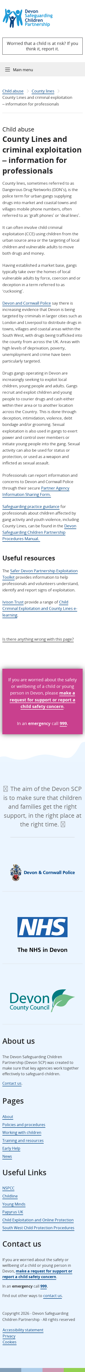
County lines (43, 91)
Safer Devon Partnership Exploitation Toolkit (40, 574)
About (7, 1116)
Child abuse (13, 91)
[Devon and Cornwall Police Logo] (42, 872)
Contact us (11, 1083)
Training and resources (23, 1140)
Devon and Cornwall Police (26, 303)
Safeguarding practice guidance (31, 506)
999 (63, 723)
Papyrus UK (12, 1212)
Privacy (9, 1336)
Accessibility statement (23, 1330)
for (30, 700)
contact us (52, 1295)
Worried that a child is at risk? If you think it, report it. (42, 46)
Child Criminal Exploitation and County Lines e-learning (39, 608)
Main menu (23, 69)
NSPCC (8, 1188)
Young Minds (14, 1204)
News (7, 1156)
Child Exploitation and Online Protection (38, 1220)
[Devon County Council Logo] (42, 1002)
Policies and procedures (23, 1124)
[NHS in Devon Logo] (42, 935)
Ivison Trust (13, 602)
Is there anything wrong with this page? (38, 639)
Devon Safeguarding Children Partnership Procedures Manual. (39, 532)
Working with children (21, 1132)
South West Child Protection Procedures (38, 1227)
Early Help (11, 1148)
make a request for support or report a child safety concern (37, 1273)
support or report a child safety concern (48, 703)
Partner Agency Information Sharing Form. (35, 491)
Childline (10, 1196)
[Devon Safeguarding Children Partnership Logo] (29, 26)
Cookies (10, 1342)
